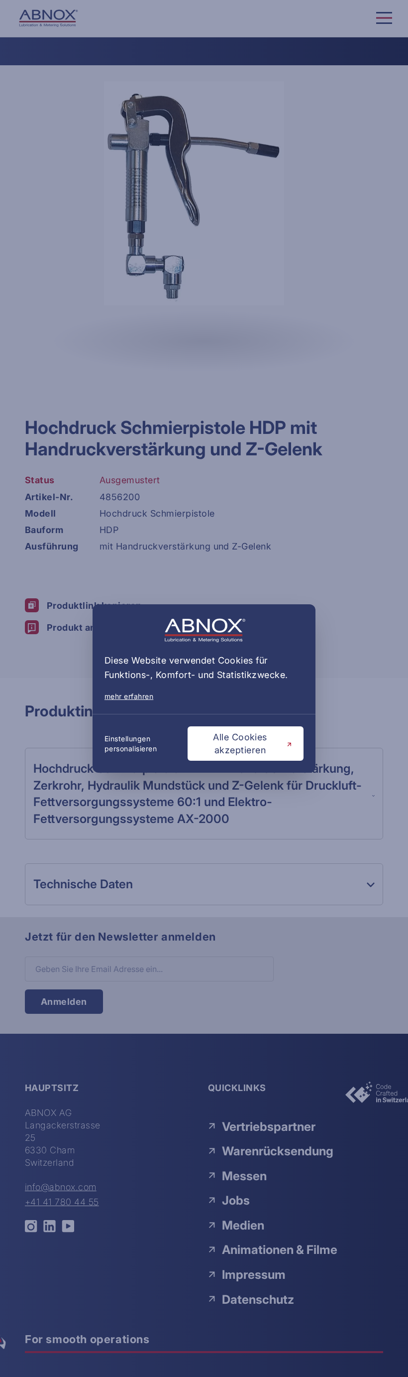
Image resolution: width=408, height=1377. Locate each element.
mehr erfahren (128, 696)
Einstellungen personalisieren (130, 743)
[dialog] (204, 688)
